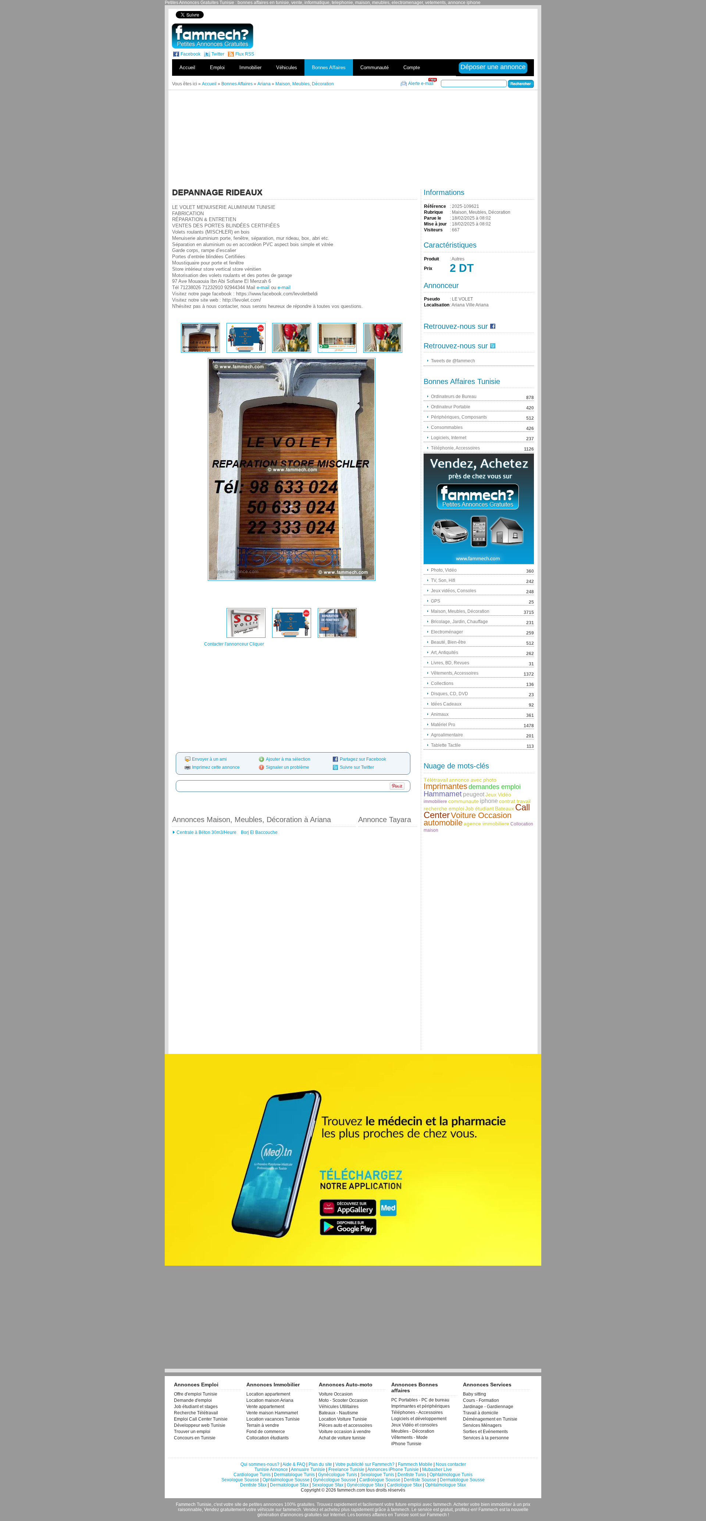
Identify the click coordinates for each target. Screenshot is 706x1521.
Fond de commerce (265, 1431)
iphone (489, 801)
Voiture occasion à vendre (345, 1431)
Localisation (436, 305)
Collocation (521, 824)
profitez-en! (466, 1509)
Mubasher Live (437, 1469)
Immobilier (250, 67)
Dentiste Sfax (253, 1485)
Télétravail (436, 780)
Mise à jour (435, 224)
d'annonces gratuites (301, 1514)
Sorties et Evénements (485, 1431)
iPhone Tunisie (406, 1443)
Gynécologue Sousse (334, 1479)
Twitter (217, 54)
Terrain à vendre (262, 1425)
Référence (435, 206)
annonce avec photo (472, 780)
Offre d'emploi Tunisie (195, 1394)
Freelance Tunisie (346, 1469)
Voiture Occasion (481, 815)
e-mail (263, 287)
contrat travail (515, 801)
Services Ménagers (482, 1425)
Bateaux (504, 808)
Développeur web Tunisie (199, 1425)
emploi (414, 1504)
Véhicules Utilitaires (339, 1406)
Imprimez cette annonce (216, 767)
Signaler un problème (287, 767)
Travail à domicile (480, 1412)
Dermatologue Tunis (294, 1474)
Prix (428, 268)
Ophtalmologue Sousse (286, 1479)
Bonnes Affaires (329, 67)
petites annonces (266, 1504)
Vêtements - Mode (409, 1437)
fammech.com (351, 1490)
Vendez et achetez (321, 1509)
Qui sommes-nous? (259, 1464)
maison (431, 830)
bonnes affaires (371, 1514)
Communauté (374, 67)
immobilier (501, 1504)
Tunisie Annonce (271, 1469)
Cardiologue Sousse (379, 1479)
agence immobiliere (486, 824)
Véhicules (286, 67)
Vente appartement (265, 1406)
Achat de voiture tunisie (342, 1437)
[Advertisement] (407, 14)
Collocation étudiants (267, 1437)
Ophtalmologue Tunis (451, 1474)
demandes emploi (494, 786)
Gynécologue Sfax (365, 1485)
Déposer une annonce (493, 67)
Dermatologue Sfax (289, 1485)
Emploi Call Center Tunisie (201, 1419)
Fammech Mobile (415, 1464)
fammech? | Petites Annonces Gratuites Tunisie (212, 36)
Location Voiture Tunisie (343, 1419)
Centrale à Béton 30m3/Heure (206, 832)
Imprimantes (445, 786)
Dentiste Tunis (411, 1474)
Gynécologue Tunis (337, 1474)
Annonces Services (487, 1384)
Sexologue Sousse (240, 1479)
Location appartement (268, 1394)
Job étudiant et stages (196, 1406)
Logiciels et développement (418, 1418)
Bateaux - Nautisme (338, 1412)
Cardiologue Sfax (404, 1485)
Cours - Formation (481, 1400)
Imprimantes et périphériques (420, 1406)
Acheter (461, 1504)
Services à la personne (486, 1437)
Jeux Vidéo (498, 794)
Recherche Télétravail (196, 1412)
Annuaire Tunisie (308, 1469)
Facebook (190, 54)
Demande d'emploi (193, 1400)
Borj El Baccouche (259, 832)
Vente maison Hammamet (272, 1412)
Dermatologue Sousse (462, 1479)
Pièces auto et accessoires (345, 1425)
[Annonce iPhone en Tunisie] (479, 509)
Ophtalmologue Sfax (445, 1485)
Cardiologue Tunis (252, 1474)
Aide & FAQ (293, 1464)
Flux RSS (244, 54)
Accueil (187, 67)
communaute (463, 801)
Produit (431, 259)
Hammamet (443, 794)
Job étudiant (479, 808)
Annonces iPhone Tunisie (393, 1469)
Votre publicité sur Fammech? (365, 1464)
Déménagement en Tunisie (490, 1419)
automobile (443, 822)
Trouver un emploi (192, 1431)
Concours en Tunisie (194, 1437)
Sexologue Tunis (377, 1474)
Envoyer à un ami (209, 759)
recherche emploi (444, 808)
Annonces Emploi (196, 1384)
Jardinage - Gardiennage (488, 1406)
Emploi (217, 67)
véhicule (265, 1509)
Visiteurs (433, 229)
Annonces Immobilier (273, 1384)
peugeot (473, 794)
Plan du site (320, 1464)
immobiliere (435, 801)
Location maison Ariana (269, 1400)
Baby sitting (474, 1394)
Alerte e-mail (421, 83)
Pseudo (432, 299)
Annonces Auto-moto (345, 1384)
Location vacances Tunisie (273, 1419)
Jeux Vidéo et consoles (414, 1425)
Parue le (432, 218)
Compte (411, 67)
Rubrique (433, 212)
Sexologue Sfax (327, 1485)
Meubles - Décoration (412, 1431)
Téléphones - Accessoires (417, 1412)
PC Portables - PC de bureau (420, 1400)
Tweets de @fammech (453, 360)
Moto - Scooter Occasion (343, 1400)
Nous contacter (451, 1464)
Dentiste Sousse (420, 1479)
